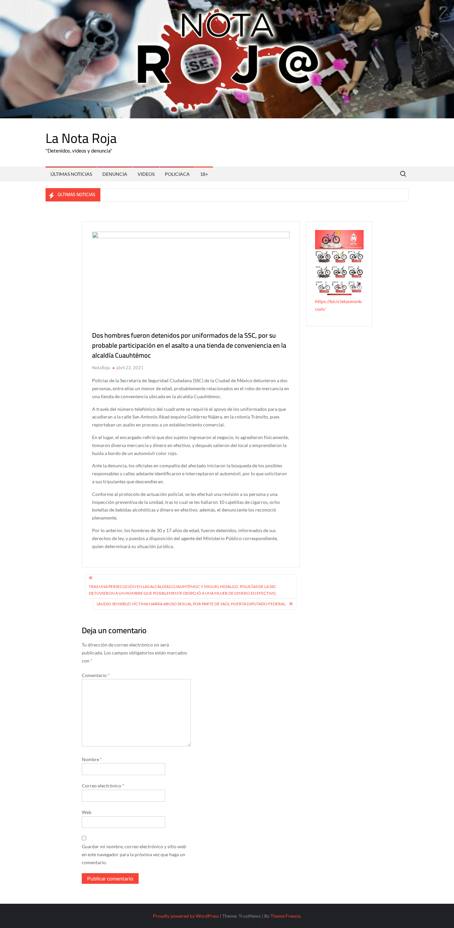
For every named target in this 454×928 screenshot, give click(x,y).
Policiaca (177, 174)
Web (86, 812)
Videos (146, 174)
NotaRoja (101, 367)
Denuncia (114, 174)
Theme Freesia (285, 916)
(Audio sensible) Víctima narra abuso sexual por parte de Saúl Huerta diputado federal (191, 603)
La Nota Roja (81, 138)
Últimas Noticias (71, 174)
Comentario (96, 675)
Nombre (92, 759)
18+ (204, 174)
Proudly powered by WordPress (186, 916)
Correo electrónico (103, 785)
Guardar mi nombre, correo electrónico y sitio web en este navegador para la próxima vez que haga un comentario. (134, 854)
